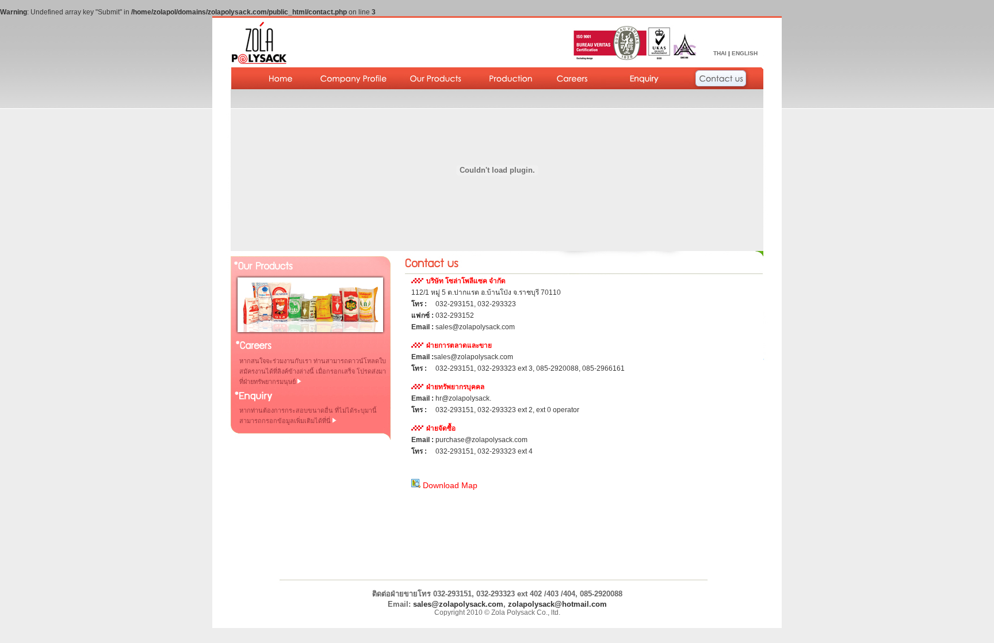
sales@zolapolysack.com (458, 604)
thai (720, 53)
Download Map (448, 485)
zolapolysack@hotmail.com (557, 604)
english (745, 53)
